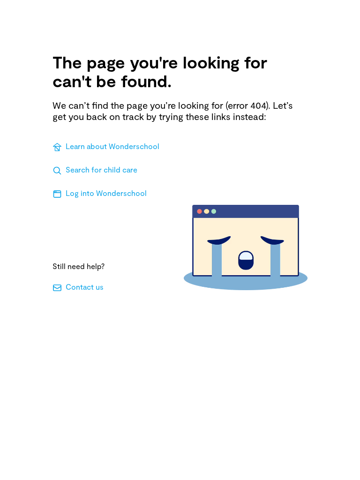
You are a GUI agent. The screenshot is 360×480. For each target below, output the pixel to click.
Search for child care (101, 169)
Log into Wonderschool (106, 192)
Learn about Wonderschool (112, 146)
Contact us (85, 286)
